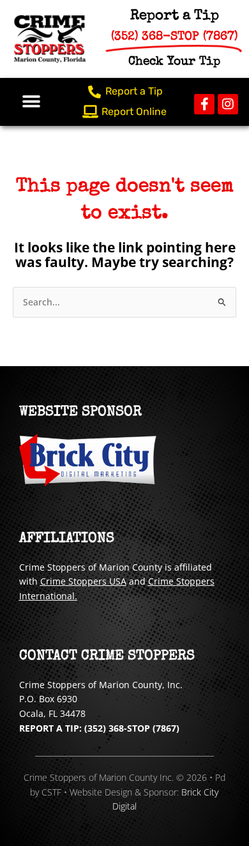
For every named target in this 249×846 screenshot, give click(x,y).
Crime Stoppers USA (83, 581)
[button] (31, 102)
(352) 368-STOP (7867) (131, 728)
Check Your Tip (174, 62)
